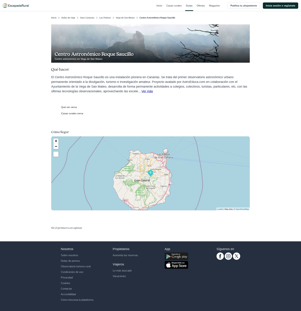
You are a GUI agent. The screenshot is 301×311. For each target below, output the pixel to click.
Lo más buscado (122, 270)
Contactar (66, 288)
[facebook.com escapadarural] (220, 259)
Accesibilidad (68, 294)
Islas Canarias (87, 18)
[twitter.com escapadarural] (236, 259)
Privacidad (67, 277)
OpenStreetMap (242, 209)
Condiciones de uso (72, 271)
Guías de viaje (68, 18)
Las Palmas (105, 18)
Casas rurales (174, 5)
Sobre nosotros (69, 255)
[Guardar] (246, 27)
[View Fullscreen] (56, 154)
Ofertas (201, 5)
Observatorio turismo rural (76, 266)
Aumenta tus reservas (125, 255)
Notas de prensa (70, 260)
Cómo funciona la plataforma (77, 299)
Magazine (214, 5)
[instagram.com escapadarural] (228, 259)
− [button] (56, 146)
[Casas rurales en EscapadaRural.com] (16, 5)
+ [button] (56, 141)
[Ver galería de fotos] (246, 58)
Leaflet (220, 209)
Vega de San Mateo (125, 18)
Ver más (147, 91)
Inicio (159, 5)
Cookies (65, 283)
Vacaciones (119, 276)
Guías (189, 5)
